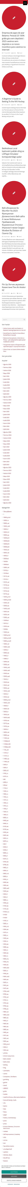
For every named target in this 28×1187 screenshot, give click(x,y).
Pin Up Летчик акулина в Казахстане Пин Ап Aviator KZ (14, 287)
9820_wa (5, 1023)
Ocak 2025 (6, 417)
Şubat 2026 (6, 379)
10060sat (6, 564)
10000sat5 (6, 544)
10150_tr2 (6, 588)
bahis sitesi (6, 1062)
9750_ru (5, 1000)
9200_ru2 (6, 926)
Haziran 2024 (7, 438)
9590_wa (5, 973)
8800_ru (5, 867)
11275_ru (6, 756)
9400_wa (5, 953)
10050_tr (5, 555)
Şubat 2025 (6, 414)
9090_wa (5, 903)
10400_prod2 (7, 638)
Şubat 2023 (6, 485)
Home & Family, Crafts (9, 1100)
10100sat (6, 573)
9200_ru (5, 923)
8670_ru (5, 859)
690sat (5, 785)
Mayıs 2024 (6, 441)
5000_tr (5, 767)
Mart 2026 (6, 376)
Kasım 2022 (6, 494)
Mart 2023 (6, 482)
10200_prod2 (7, 600)
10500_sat (6, 664)
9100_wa (5, 906)
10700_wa (6, 720)
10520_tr (5, 679)
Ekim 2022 (6, 497)
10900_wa (6, 735)
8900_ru (5, 870)
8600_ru (5, 853)
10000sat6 (6, 547)
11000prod (6, 741)
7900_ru (5, 814)
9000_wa (5, 885)
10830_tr (5, 729)
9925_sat (5, 1038)
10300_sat (6, 617)
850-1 (5, 844)
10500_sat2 (6, 667)
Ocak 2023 (6, 488)
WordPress (6, 1158)
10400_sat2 (6, 647)
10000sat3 (6, 538)
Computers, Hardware (9, 1076)
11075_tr (5, 753)
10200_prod (6, 597)
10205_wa (6, 611)
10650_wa (6, 714)
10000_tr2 (6, 532)
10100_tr (5, 570)
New (4, 1109)
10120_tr (5, 579)
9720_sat (5, 997)
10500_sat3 (6, 670)
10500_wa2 (6, 676)
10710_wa (6, 723)
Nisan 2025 (6, 408)
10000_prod (6, 517)
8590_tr (5, 850)
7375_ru (5, 800)
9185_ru (5, 920)
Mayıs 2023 (6, 476)
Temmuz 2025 (7, 400)
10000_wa (6, 535)
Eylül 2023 (6, 464)
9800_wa (5, 1018)
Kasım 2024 (6, 423)
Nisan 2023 (6, 479)
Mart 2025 (6, 411)
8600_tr (5, 856)
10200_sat (6, 603)
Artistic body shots (8, 1056)
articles (5, 1053)
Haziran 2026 (7, 370)
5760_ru (5, 773)
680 (4, 779)
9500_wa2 (6, 968)
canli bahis (6, 1071)
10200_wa (6, 606)
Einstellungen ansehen (14, 1180)
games (5, 1082)
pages (5, 1115)
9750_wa (5, 1003)
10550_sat (6, 688)
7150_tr (5, 788)
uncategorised (7, 1149)
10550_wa (6, 697)
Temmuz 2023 (7, 470)
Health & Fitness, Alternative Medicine (14, 1097)
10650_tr (5, 711)
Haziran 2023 (7, 473)
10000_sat (6, 523)
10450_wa (6, 653)
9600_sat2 (6, 976)
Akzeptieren (14, 1172)
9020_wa (5, 891)
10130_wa (6, 585)
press (5, 1123)
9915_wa (5, 1035)
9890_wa (5, 1029)
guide (5, 1091)
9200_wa (5, 929)
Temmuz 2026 (7, 367)
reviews (5, 1131)
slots (4, 1137)
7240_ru (5, 791)
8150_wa (5, 829)
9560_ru (5, 970)
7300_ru (5, 794)
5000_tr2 (5, 770)
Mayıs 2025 (6, 406)
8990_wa (5, 882)
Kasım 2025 (6, 388)
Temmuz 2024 (7, 435)
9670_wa (5, 988)
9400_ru (5, 950)
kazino (5, 1106)
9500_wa (5, 965)
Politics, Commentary (9, 1118)
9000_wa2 (6, 888)
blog (4, 1068)
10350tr (5, 629)
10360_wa (6, 632)
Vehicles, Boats (7, 1155)
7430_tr (5, 809)
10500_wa (6, 673)
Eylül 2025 (6, 394)
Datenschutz (17, 1184)
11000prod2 (6, 744)
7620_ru (5, 812)
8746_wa (5, 865)
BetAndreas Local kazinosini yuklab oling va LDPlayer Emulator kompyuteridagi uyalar (13, 152)
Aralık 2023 (6, 456)
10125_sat (6, 582)
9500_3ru (6, 962)
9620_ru (5, 982)
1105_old (6, 750)
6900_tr (5, 782)
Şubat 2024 (6, 450)
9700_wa (5, 994)
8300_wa (5, 832)
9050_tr (5, 894)
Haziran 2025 (7, 403)
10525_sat (6, 685)
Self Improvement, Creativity (11, 1134)
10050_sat (6, 553)
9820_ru (5, 1020)
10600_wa (6, 709)
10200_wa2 (6, 608)
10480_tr (5, 658)
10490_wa (6, 661)
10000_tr (5, 529)
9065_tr (5, 897)
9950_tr (5, 1047)
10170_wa (6, 594)
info (4, 1103)
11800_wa (6, 759)
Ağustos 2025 (7, 397)
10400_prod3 (7, 641)
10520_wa (6, 682)
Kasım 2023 (6, 459)
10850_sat (6, 732)
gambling (6, 1079)
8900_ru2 (6, 873)
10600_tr (5, 706)
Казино (5, 1161)
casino (5, 1073)
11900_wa (6, 761)
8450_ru (5, 838)
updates (5, 1152)
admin (14, 53)
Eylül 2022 (6, 500)
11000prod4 (6, 747)
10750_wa (6, 726)
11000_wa (6, 738)
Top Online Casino (8, 1146)
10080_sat (6, 567)
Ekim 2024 (6, 426)
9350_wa (5, 944)
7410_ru (5, 806)
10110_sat (6, 576)
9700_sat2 (6, 991)
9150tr (5, 915)
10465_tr (5, 656)
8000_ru (5, 817)
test (4, 1143)
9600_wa (5, 979)
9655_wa (5, 985)
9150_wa (5, 909)
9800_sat (5, 1012)
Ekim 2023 (6, 461)
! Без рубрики (7, 511)
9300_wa (5, 938)
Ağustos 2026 (7, 364)
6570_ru (5, 776)
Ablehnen (14, 1176)
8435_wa (5, 835)
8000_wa (5, 820)
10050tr (5, 561)
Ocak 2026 (6, 382)
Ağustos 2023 (7, 467)
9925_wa (5, 1041)
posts (5, 1121)
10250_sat (6, 614)
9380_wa (5, 947)
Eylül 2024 (6, 429)
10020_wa (6, 550)
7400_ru (5, 803)
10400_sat (6, 644)
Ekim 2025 (6, 391)
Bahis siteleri (7, 1059)
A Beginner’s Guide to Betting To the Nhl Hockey (13, 100)
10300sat (6, 620)
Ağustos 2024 (7, 432)
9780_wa (5, 1009)
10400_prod (6, 635)
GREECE (5, 1088)
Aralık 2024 (6, 420)
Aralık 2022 (6, 491)
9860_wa (5, 1026)
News (5, 1112)
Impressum (10, 1184)
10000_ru (6, 520)
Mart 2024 (6, 447)
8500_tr (5, 847)
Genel (20, 53)
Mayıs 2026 (6, 373)
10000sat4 (6, 541)
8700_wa (5, 862)
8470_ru (5, 841)
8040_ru (5, 823)
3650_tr (5, 764)
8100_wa (5, 826)
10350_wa (6, 626)
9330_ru (5, 941)
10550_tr (5, 694)
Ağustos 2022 (7, 503)
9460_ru (5, 956)
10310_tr (5, 623)
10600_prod (6, 700)
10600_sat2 (6, 703)
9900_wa (5, 1032)
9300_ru (5, 935)
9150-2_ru (6, 912)
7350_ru (5, 797)
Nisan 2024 (6, 444)
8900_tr (5, 876)
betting (5, 1065)
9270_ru (5, 932)
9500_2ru (6, 959)
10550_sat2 (6, 691)
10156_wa (6, 591)
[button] (25, 3)
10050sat (6, 558)
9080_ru (5, 900)
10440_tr (5, 650)
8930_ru (5, 879)
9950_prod (6, 1044)
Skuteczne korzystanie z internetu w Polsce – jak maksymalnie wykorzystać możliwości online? (14, 340)
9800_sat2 (6, 1015)
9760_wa (5, 1006)
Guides (5, 1094)
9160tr (5, 917)
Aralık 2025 (6, 385)
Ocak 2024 (6, 453)
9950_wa (5, 1050)
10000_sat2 (6, 526)
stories (5, 1140)
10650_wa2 (6, 717)
